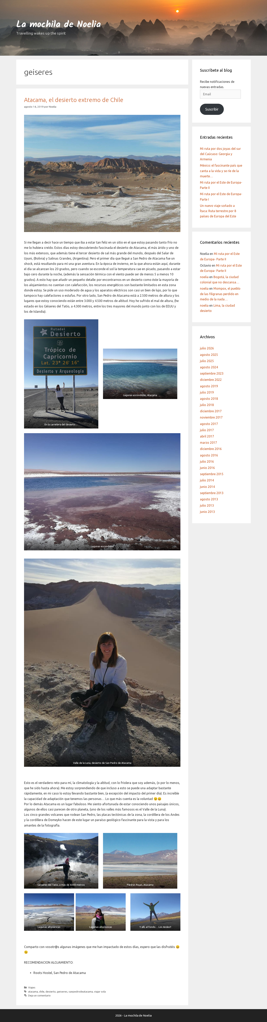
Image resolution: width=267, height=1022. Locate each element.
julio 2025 (207, 361)
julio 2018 (207, 405)
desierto (51, 991)
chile (41, 991)
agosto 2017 (209, 424)
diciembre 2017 (211, 411)
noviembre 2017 (211, 417)
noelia (204, 277)
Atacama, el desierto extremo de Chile (73, 99)
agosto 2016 (209, 455)
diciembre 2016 (211, 449)
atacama (33, 991)
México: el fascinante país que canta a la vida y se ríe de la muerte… (221, 171)
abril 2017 (207, 436)
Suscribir (212, 109)
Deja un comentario (39, 995)
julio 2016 (207, 461)
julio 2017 (207, 430)
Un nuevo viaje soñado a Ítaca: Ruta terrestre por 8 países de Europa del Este (218, 211)
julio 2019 (207, 392)
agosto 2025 (209, 354)
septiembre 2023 (211, 373)
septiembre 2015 (211, 474)
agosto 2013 (209, 499)
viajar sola (100, 991)
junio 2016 (207, 467)
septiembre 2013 (211, 493)
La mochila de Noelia (58, 25)
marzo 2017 (208, 442)
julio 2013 (207, 505)
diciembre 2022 (211, 379)
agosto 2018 (209, 398)
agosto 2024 (209, 367)
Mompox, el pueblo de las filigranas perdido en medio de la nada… (220, 294)
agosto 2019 (209, 386)
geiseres (62, 991)
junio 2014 (207, 486)
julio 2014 (207, 480)
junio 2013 (207, 511)
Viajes (31, 987)
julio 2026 (207, 348)
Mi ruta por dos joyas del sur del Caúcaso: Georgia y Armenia (220, 154)
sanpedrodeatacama (81, 991)
